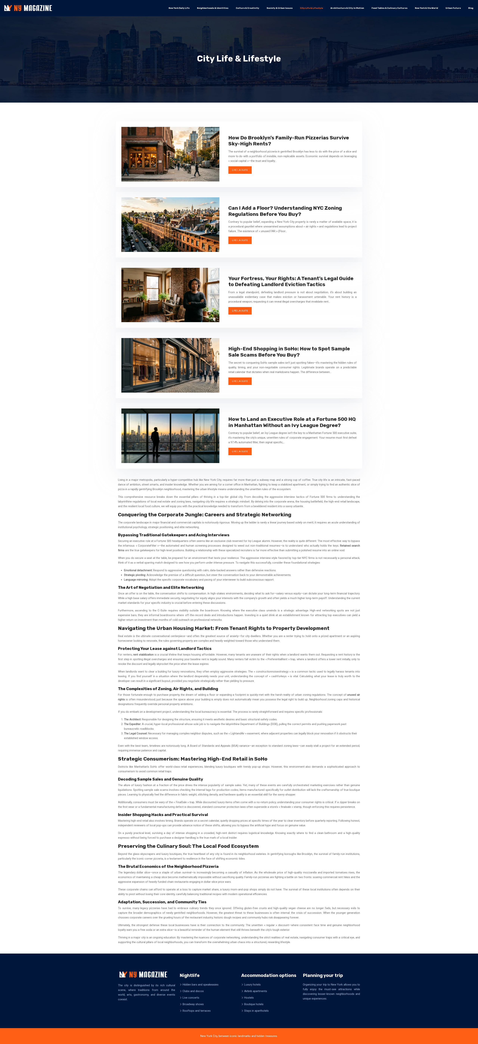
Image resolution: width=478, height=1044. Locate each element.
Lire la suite (240, 170)
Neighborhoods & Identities (212, 8)
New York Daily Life (179, 8)
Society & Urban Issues (280, 8)
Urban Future (453, 8)
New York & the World (426, 8)
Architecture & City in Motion (347, 8)
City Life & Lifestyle (311, 8)
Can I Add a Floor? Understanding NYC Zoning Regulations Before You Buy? (285, 211)
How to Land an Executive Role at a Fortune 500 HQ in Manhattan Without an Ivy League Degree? (292, 422)
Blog (470, 8)
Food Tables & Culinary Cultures (389, 8)
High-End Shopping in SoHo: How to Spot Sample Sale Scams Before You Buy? (289, 352)
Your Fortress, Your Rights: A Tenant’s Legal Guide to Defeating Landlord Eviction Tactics (290, 281)
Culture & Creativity (247, 8)
